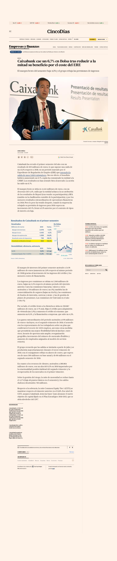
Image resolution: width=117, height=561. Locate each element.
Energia (70, 47)
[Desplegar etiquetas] (73, 460)
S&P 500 (32, 23)
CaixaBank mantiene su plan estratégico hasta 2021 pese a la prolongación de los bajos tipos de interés (16, 435)
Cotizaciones (45, 39)
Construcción (77, 47)
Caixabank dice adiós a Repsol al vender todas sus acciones (16, 427)
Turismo (96, 47)
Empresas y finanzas (24, 39)
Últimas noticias (63, 39)
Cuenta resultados (22, 460)
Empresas (42, 460)
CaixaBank (31, 460)
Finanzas (60, 460)
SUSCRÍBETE (93, 39)
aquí (53, 468)
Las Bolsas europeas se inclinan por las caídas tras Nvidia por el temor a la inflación (44, 52)
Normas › (72, 452)
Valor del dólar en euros (93, 23)
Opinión (70, 39)
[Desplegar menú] (10, 31)
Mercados (32, 39)
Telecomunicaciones (62, 47)
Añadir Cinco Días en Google (66, 157)
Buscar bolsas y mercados (93, 265)
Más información (21, 468)
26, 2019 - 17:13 (22, 152)
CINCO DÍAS (21, 151)
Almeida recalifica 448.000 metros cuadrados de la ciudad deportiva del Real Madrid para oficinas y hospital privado (95, 238)
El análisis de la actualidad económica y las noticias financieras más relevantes (39, 447)
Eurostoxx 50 (71, 23)
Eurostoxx (92, 273)
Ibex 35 (14, 23)
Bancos (37, 460)
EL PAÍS (75, 39)
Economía (38, 39)
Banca (54, 47)
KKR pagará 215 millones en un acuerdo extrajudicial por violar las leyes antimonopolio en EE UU (96, 252)
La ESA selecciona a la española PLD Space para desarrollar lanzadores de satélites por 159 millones (96, 229)
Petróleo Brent (51, 23)
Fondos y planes (54, 39)
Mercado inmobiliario (87, 47)
